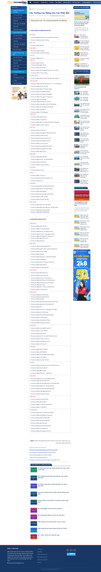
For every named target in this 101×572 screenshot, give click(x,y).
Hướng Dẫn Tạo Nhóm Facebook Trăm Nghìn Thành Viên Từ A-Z (44, 460)
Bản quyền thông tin (42, 557)
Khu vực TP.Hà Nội (18, 15)
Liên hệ (39, 562)
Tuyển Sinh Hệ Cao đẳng (19, 32)
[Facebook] (68, 550)
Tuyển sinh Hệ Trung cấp (18, 53)
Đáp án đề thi (67, 2)
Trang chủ (36, 2)
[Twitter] (74, 550)
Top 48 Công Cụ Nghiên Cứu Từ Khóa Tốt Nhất (40, 455)
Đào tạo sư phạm (17, 49)
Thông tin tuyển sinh (42, 9)
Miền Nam (16, 26)
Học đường (58, 2)
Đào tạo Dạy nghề (18, 83)
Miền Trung (16, 66)
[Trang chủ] (30, 2)
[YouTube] (71, 550)
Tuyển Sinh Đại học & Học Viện (18, 11)
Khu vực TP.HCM (18, 18)
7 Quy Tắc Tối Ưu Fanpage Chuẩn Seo (38, 457)
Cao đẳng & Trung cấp (19, 77)
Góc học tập (76, 2)
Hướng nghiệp (86, 2)
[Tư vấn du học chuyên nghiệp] (19, 93)
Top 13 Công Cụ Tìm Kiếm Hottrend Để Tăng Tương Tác (42, 452)
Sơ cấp (15, 80)
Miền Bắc (16, 20)
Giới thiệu (40, 551)
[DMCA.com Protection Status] (80, 554)
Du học (52, 2)
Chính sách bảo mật (42, 554)
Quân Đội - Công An (18, 29)
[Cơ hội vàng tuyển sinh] (81, 275)
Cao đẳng (37, 37)
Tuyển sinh (44, 2)
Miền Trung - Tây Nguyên (19, 23)
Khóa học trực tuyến (42, 559)
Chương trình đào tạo (18, 71)
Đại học (15, 74)
